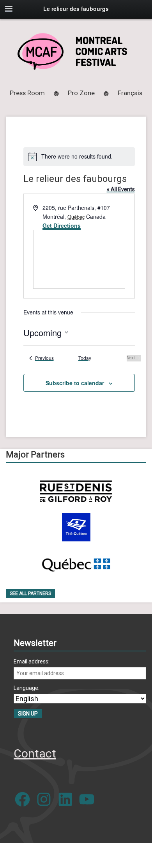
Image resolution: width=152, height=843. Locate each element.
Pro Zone (81, 93)
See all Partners (30, 593)
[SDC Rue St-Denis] (75, 491)
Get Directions (61, 225)
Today (84, 358)
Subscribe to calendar (75, 383)
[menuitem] (130, 93)
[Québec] (76, 563)
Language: (26, 688)
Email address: (31, 661)
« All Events (121, 189)
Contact (35, 753)
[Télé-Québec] (76, 527)
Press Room (27, 93)
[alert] (79, 156)
